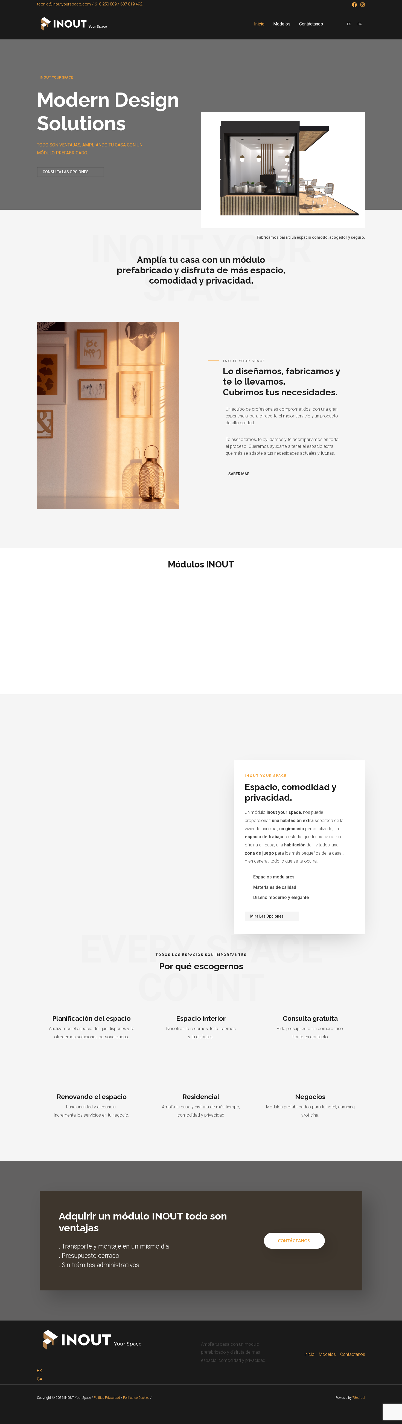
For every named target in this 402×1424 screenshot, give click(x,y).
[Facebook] (354, 4)
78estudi (359, 1398)
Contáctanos (311, 24)
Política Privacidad (107, 1398)
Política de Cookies (136, 1398)
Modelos (281, 24)
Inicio (259, 24)
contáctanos (294, 1240)
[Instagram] (362, 4)
